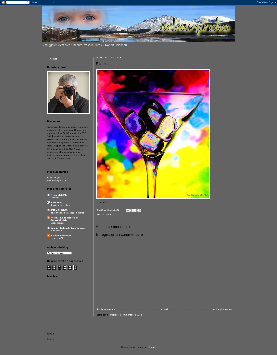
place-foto (56, 202)
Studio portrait (56, 223)
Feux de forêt (56, 238)
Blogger (152, 347)
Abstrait (109, 215)
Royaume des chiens (60, 205)
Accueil (164, 309)
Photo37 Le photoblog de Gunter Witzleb (64, 219)
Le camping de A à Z (57, 180)
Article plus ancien (222, 309)
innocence (55, 197)
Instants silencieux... (61, 235)
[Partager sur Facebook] (136, 210)
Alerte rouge (53, 177)
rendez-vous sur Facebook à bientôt (67, 213)
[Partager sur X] (133, 210)
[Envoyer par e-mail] (127, 210)
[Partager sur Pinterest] (139, 210)
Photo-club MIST (59, 195)
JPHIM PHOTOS (58, 210)
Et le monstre (56, 230)
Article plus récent (106, 309)
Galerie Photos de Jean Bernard (67, 228)
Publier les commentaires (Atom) (126, 314)
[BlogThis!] (130, 210)
